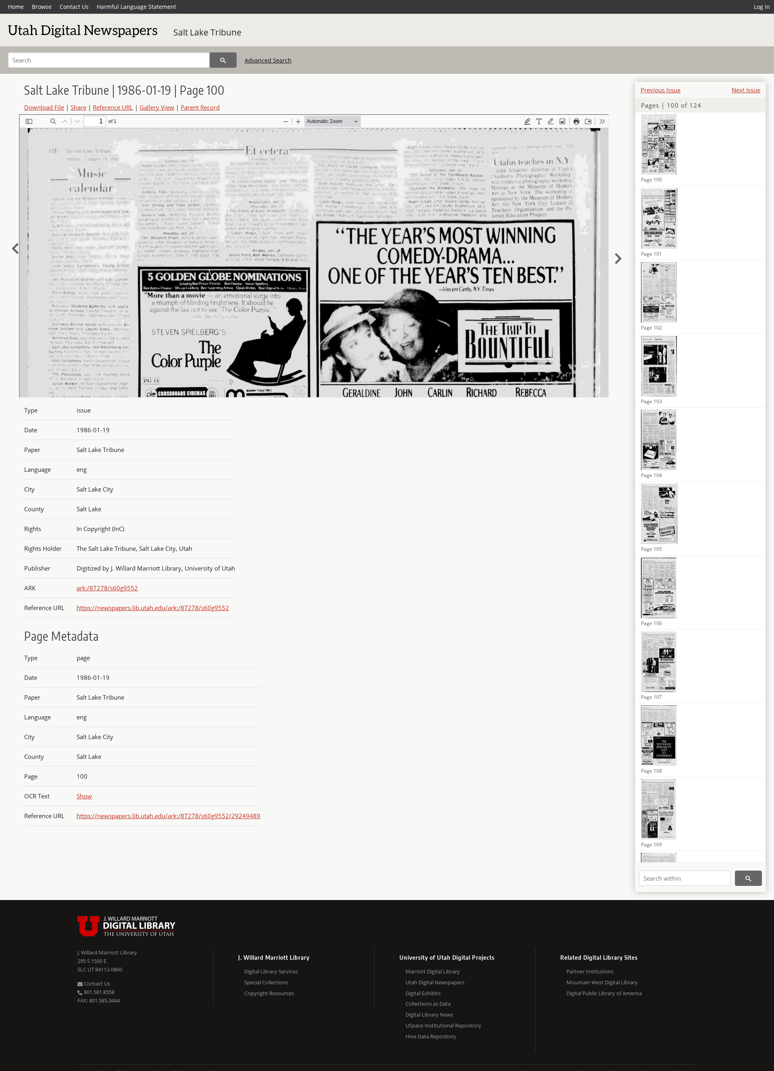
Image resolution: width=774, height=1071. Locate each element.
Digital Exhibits (423, 993)
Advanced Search (268, 60)
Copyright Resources (269, 993)
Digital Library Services (271, 971)
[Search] (223, 60)
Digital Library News (429, 1014)
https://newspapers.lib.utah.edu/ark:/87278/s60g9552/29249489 (168, 816)
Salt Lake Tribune (207, 32)
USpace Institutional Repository (443, 1025)
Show (84, 796)
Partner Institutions (590, 971)
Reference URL (113, 107)
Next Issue (746, 90)
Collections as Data (428, 1003)
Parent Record (200, 107)
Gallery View (156, 107)
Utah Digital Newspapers (435, 982)
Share (78, 107)
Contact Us (74, 6)
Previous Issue (660, 90)
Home (16, 6)
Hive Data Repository (431, 1036)
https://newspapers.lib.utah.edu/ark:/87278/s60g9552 (153, 608)
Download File (44, 107)
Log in (762, 6)
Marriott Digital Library (433, 971)
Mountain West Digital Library (602, 982)
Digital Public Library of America (604, 993)
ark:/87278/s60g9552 (107, 588)
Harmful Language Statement (136, 6)
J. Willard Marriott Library (107, 952)
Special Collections (266, 982)
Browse (42, 6)
